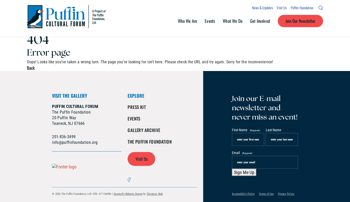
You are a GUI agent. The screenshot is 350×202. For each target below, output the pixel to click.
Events (210, 21)
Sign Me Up (244, 172)
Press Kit (137, 107)
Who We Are (187, 21)
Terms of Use (266, 194)
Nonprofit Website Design (128, 194)
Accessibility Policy (243, 194)
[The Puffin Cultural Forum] (66, 18)
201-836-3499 (64, 136)
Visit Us (282, 7)
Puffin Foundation (302, 7)
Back (31, 67)
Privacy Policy (286, 194)
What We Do (232, 21)
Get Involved (260, 21)
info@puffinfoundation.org (75, 142)
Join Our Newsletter (300, 21)
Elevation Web (155, 194)
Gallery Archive (144, 130)
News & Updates (262, 7)
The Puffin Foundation (150, 141)
